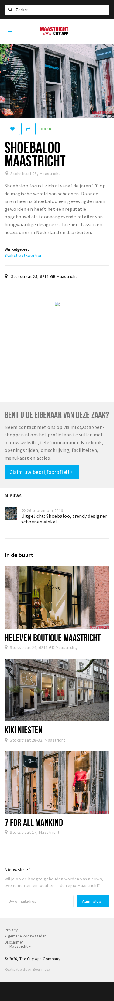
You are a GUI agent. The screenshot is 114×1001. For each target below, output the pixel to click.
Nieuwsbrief (17, 869)
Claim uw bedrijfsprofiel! (40, 471)
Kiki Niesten (24, 730)
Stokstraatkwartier (23, 255)
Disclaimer (14, 942)
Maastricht (19, 946)
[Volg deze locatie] (12, 129)
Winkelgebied (17, 249)
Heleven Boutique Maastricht (53, 637)
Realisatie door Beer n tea (27, 969)
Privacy (11, 930)
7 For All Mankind (34, 822)
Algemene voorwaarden (26, 936)
